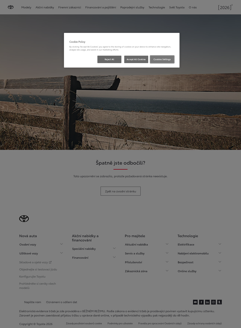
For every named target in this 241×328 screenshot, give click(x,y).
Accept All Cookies (136, 59)
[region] (122, 50)
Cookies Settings (162, 59)
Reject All (109, 59)
